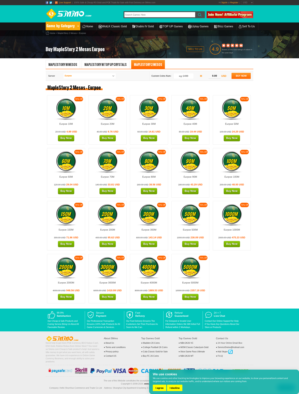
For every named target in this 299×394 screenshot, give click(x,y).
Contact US (111, 356)
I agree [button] (160, 387)
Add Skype (223, 351)
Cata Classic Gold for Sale (155, 351)
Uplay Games (200, 26)
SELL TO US (195, 49)
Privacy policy (112, 351)
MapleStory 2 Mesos (67, 33)
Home (89, 26)
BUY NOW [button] (241, 76)
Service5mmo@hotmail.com (231, 347)
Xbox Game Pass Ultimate (192, 351)
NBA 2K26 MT (186, 356)
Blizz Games (225, 26)
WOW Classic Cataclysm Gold (194, 347)
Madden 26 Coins (151, 343)
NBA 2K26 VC (186, 343)
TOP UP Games (173, 26)
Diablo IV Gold (145, 26)
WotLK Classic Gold (114, 26)
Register (234, 2)
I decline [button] (175, 387)
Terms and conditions (116, 347)
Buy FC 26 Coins (151, 356)
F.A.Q (220, 356)
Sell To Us (248, 26)
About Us (109, 343)
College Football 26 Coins (155, 347)
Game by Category (61, 26)
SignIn (224, 2)
